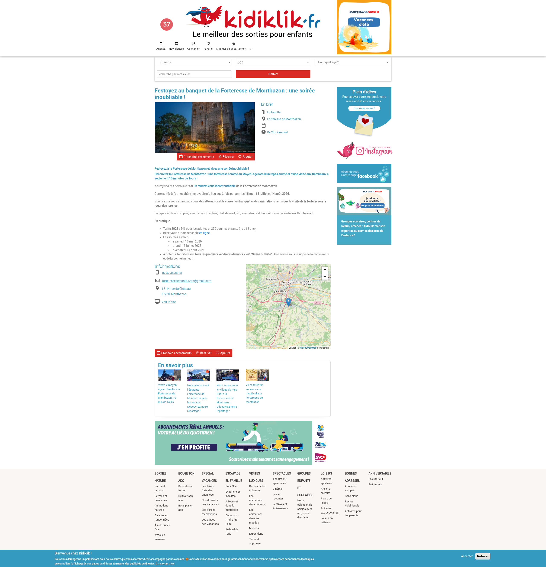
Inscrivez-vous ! (364, 108)
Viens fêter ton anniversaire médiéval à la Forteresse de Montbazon (254, 393)
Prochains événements (199, 157)
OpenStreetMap (308, 347)
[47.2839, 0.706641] (288, 302)
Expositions (256, 533)
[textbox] (273, 62)
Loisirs (326, 473)
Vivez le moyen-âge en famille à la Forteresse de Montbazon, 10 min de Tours (169, 393)
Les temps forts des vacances (208, 490)
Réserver (228, 156)
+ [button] (325, 269)
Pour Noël (231, 486)
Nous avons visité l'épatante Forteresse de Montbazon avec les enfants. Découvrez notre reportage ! (198, 398)
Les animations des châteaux (257, 500)
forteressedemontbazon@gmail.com (186, 281)
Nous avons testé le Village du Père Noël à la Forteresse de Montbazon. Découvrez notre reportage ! (227, 398)
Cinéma (277, 488)
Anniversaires (380, 473)
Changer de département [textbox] (231, 48)
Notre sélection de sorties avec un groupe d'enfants (304, 509)
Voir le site (169, 302)
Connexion (193, 48)
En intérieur (375, 484)
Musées (254, 528)
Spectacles (282, 473)
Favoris (208, 48)
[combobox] (233, 45)
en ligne (204, 233)
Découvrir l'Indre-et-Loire (231, 519)
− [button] (325, 276)
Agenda (161, 48)
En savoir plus (165, 563)
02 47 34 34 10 (172, 273)
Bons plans (351, 496)
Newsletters (176, 48)
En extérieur (376, 478)
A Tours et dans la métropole (231, 506)
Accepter (467, 556)
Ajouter (248, 156)
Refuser (482, 556)
